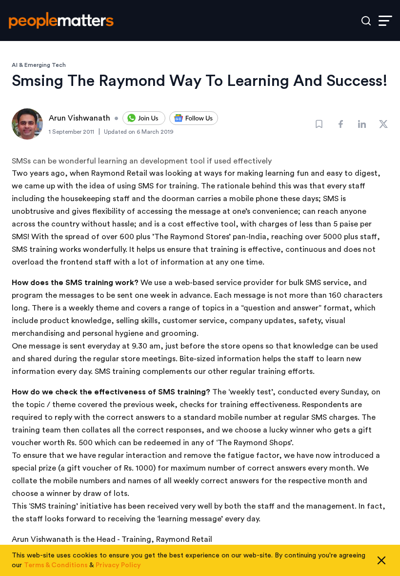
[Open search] (366, 20)
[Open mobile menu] (385, 21)
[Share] (340, 124)
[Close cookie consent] (381, 560)
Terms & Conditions (56, 565)
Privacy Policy (118, 565)
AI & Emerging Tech (39, 65)
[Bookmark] (319, 124)
